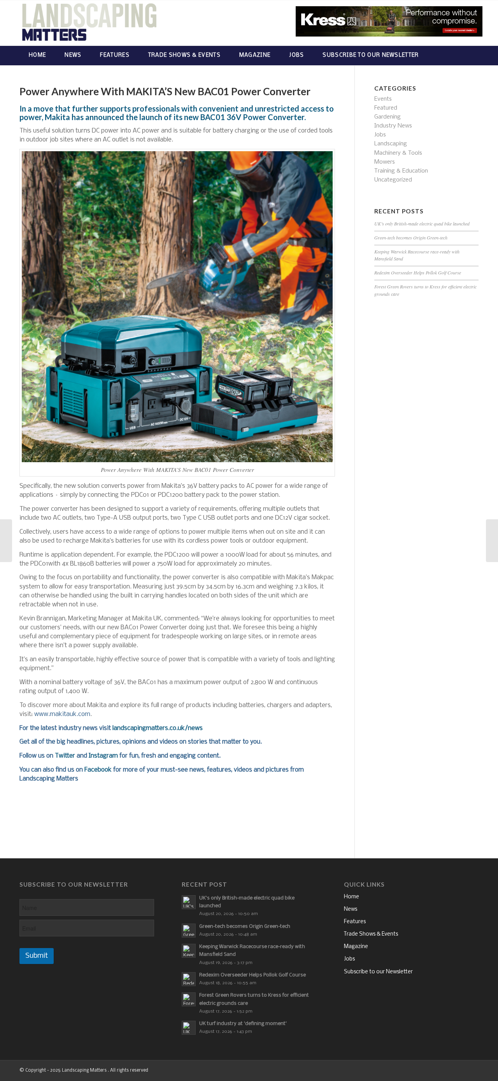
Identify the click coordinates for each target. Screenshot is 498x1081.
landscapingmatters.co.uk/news (157, 728)
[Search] (471, 55)
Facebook (98, 770)
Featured (385, 108)
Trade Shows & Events (371, 934)
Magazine (356, 947)
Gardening (387, 117)
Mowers (384, 162)
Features (355, 922)
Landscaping (390, 144)
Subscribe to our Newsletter (378, 972)
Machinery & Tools (398, 153)
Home (351, 897)
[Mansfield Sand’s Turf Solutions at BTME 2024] (492, 540)
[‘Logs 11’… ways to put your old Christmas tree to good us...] (6, 540)
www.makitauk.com (62, 714)
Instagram (103, 756)
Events (383, 99)
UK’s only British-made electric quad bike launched (422, 223)
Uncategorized (393, 180)
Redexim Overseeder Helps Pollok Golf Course (417, 272)
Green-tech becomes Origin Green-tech (410, 237)
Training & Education (401, 171)
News (350, 909)
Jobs (380, 135)
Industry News (393, 126)
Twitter (65, 756)
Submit (36, 956)
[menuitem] (37, 55)
